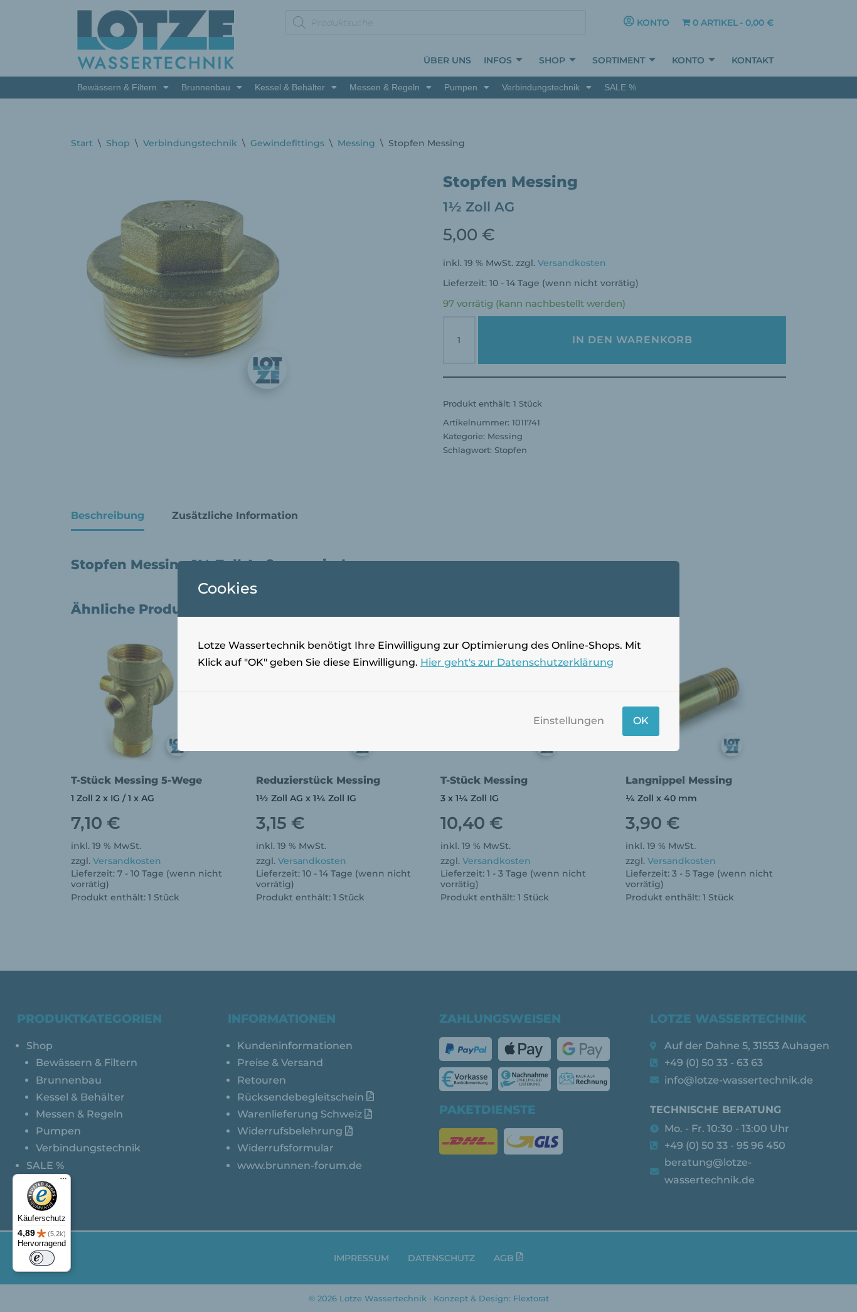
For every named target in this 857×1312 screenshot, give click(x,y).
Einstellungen (568, 721)
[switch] (42, 1258)
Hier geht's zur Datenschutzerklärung (517, 662)
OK (641, 721)
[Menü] (63, 1181)
